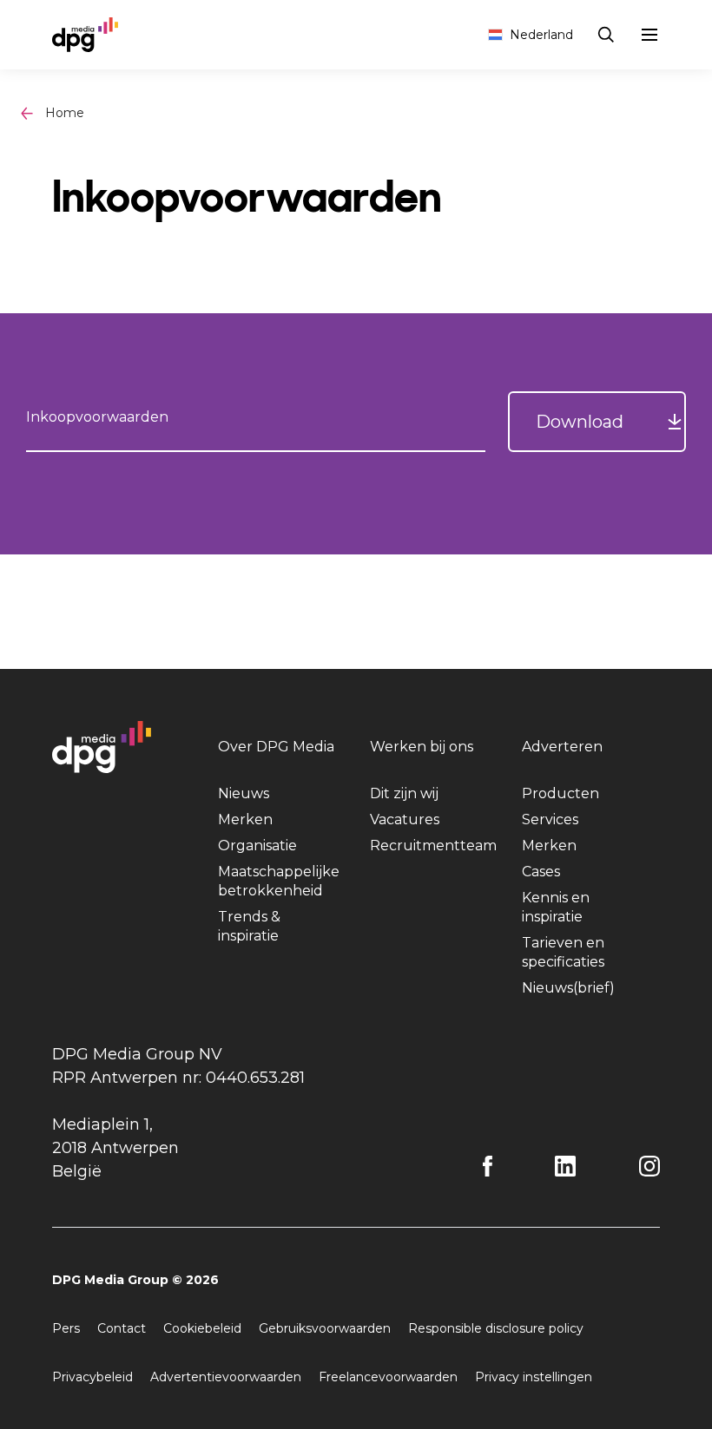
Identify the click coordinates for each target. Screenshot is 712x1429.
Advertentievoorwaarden (225, 1377)
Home (64, 113)
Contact (121, 1328)
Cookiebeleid (202, 1328)
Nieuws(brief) (568, 988)
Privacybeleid (92, 1377)
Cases (541, 871)
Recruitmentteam (433, 845)
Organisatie (257, 845)
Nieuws (243, 793)
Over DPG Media (276, 746)
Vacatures (404, 819)
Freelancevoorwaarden (388, 1377)
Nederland (541, 35)
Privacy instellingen (533, 1377)
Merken (245, 819)
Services (550, 819)
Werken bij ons (421, 746)
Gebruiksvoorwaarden (325, 1328)
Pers (66, 1328)
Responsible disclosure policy (495, 1328)
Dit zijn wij (404, 793)
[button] (597, 421)
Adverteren (562, 746)
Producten (560, 793)
